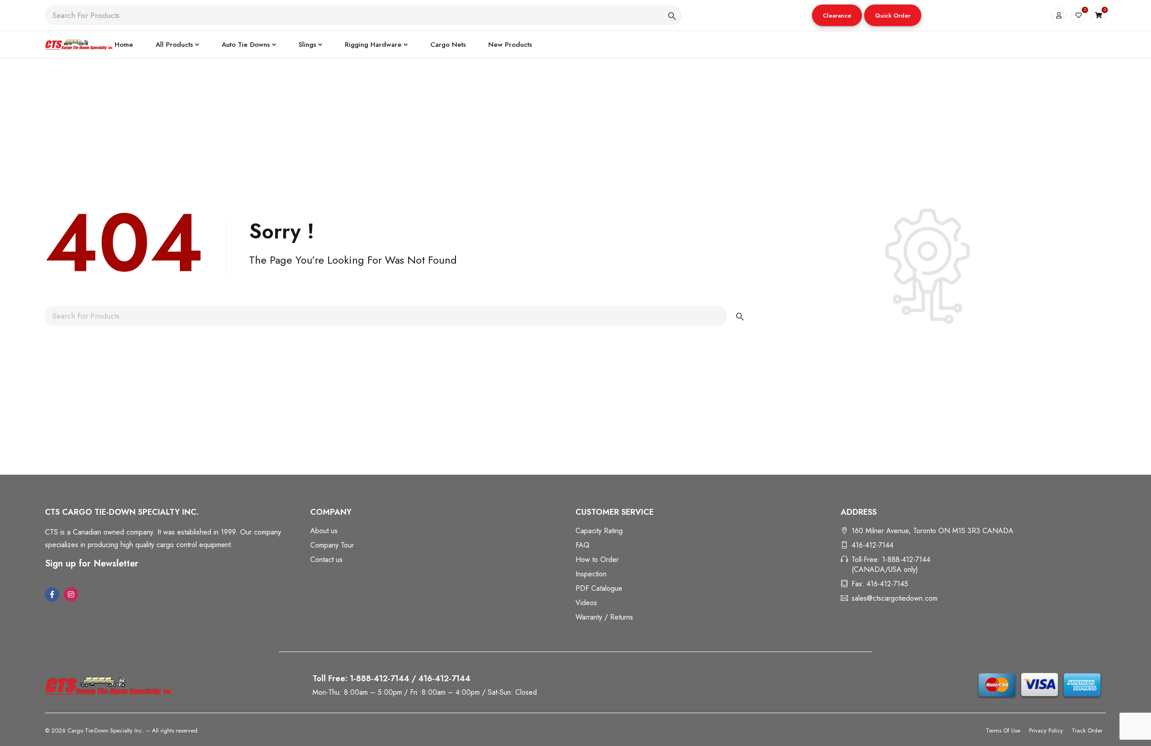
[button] (837, 15)
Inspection (591, 574)
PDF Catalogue (599, 588)
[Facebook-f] (52, 594)
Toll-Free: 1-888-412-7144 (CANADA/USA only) (891, 564)
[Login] (1058, 15)
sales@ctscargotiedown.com (894, 598)
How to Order (597, 559)
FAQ (582, 545)
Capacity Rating (599, 531)
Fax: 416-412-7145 (880, 584)
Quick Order (892, 15)
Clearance (837, 15)
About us (324, 531)
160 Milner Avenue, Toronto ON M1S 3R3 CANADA (932, 531)
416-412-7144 (872, 545)
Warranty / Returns (604, 617)
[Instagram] (71, 594)
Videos (586, 603)
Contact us (326, 559)
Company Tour (332, 545)
